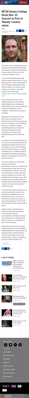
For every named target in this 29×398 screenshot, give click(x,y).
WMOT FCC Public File (8, 373)
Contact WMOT (7, 352)
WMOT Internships (8, 366)
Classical (5, 243)
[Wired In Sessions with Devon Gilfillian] (7, 323)
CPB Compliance (7, 376)
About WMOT (6, 359)
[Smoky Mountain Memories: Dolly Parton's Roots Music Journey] (7, 277)
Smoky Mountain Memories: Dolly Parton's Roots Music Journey (20, 277)
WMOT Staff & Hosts (8, 355)
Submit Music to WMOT (9, 369)
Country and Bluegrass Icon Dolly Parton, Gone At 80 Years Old (19, 312)
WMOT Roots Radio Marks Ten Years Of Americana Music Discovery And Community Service (18, 264)
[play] (2, 396)
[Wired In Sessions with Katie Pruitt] (7, 288)
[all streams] (27, 396)
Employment (6, 362)
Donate (24, 2)
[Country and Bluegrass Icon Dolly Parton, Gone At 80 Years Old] (7, 312)
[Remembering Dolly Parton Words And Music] (7, 298)
